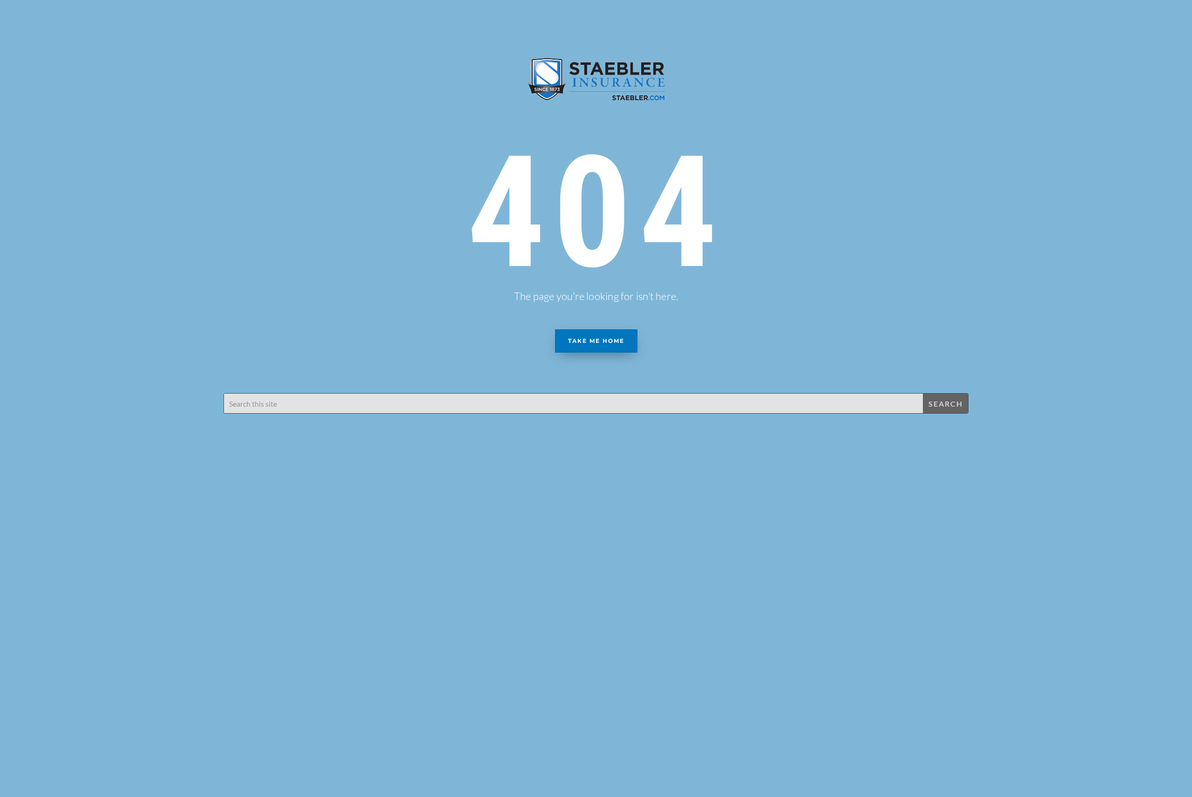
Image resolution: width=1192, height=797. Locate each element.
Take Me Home (596, 340)
